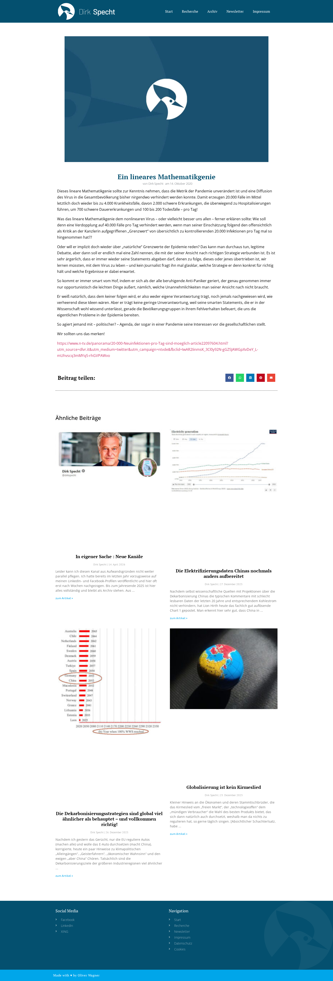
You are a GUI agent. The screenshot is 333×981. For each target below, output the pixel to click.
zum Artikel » (64, 598)
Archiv (212, 11)
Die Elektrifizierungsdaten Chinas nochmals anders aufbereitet (224, 573)
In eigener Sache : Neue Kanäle (109, 556)
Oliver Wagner (88, 975)
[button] (229, 378)
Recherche (190, 11)
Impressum (261, 11)
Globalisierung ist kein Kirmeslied (223, 787)
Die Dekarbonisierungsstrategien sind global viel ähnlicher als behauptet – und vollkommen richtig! (109, 818)
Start (169, 11)
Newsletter (235, 11)
